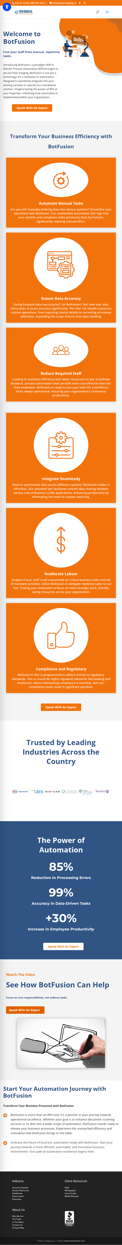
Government (18, 1196)
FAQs (67, 1187)
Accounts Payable (20, 1187)
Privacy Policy (18, 1227)
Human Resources (20, 1190)
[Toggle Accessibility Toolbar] (6, 6)
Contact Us (17, 1225)
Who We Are (17, 1216)
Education (16, 1199)
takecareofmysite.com (74, 1240)
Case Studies (70, 1193)
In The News (18, 1222)
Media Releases (72, 1196)
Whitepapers (70, 1190)
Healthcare (17, 1193)
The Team (16, 1219)
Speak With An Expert (32, 108)
